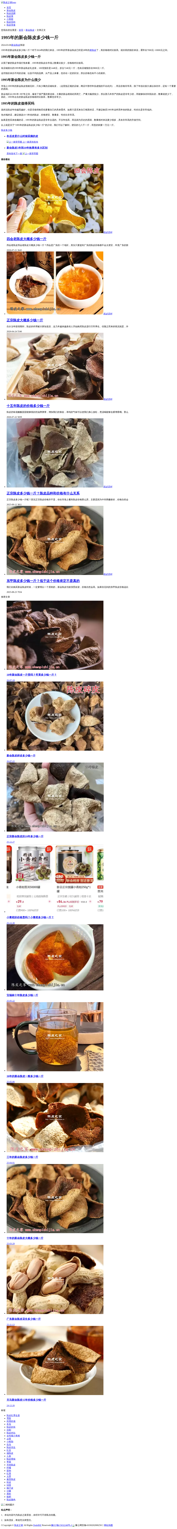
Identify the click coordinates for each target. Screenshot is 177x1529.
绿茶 (9, 1485)
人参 (9, 1456)
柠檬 (9, 1468)
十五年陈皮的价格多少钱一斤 (28, 406)
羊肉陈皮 (11, 1465)
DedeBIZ (37, 1525)
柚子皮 (10, 1488)
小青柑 (10, 19)
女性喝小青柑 (13, 1436)
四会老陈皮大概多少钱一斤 (26, 239)
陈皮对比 (11, 1433)
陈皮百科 (11, 22)
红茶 (9, 1473)
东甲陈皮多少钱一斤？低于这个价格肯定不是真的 (43, 581)
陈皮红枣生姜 (13, 1415)
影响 (9, 1470)
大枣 (9, 1476)
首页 (9, 7)
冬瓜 (9, 1424)
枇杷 (9, 1497)
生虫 (9, 1444)
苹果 (9, 1462)
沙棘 (9, 1491)
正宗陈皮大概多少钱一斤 (25, 320)
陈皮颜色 (11, 1499)
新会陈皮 (11, 10)
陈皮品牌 (11, 13)
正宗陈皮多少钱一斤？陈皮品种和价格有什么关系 (43, 493)
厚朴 (9, 1494)
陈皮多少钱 (6, 130)
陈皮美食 (11, 25)
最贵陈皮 (11, 1479)
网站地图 (108, 1525)
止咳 (9, 1438)
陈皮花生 (11, 1447)
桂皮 (9, 1482)
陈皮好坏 (11, 1427)
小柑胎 (10, 1441)
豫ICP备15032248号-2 (61, 1525)
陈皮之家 (18, 1525)
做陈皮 (10, 1453)
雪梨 (9, 1418)
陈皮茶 (10, 16)
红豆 (9, 1450)
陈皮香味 (11, 1459)
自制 (9, 1430)
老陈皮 (93, 50)
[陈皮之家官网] (8, 2)
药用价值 (11, 1421)
